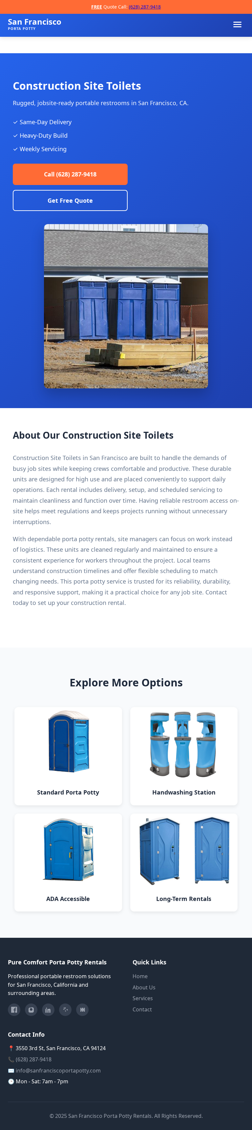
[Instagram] (31, 1009)
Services (143, 998)
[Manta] (82, 1009)
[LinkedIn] (48, 1009)
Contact (142, 1009)
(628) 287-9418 (145, 7)
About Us (144, 987)
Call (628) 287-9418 (70, 174)
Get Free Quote (70, 200)
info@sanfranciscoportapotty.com (58, 1070)
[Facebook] (14, 1009)
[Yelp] (65, 1009)
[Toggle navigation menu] (237, 24)
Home (140, 976)
